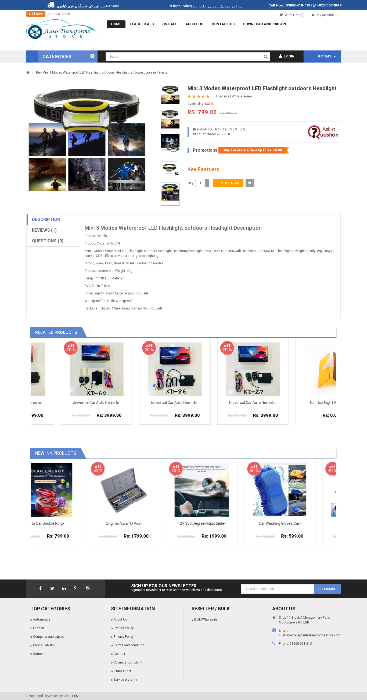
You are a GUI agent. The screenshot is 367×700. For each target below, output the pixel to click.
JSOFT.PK (70, 696)
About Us (194, 24)
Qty (190, 183)
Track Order (122, 671)
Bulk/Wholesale (205, 619)
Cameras (39, 654)
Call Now (36, 14)
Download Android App (265, 24)
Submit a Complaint (128, 662)
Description (46, 219)
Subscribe (327, 589)
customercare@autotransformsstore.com (309, 635)
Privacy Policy (124, 637)
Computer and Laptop (48, 637)
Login (288, 56)
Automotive (41, 619)
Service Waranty (125, 679)
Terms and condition (129, 645)
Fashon (38, 628)
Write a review (242, 96)
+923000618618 (329, 5)
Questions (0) (47, 240)
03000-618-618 (298, 5)
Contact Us (223, 24)
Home (116, 24)
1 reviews (222, 96)
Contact (119, 654)
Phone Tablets (43, 645)
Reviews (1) (44, 230)
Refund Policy (198, 6)
